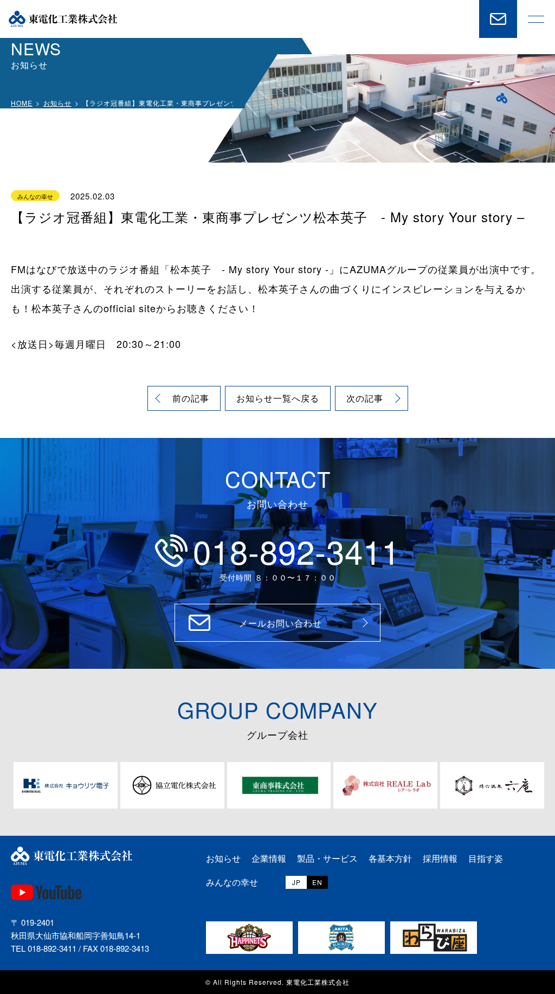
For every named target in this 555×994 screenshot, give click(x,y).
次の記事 (364, 398)
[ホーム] (63, 19)
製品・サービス (327, 858)
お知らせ (57, 103)
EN (317, 882)
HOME (22, 103)
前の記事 (190, 398)
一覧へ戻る (277, 398)
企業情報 (268, 858)
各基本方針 (390, 858)
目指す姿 (485, 858)
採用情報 (440, 858)
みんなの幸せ (232, 882)
